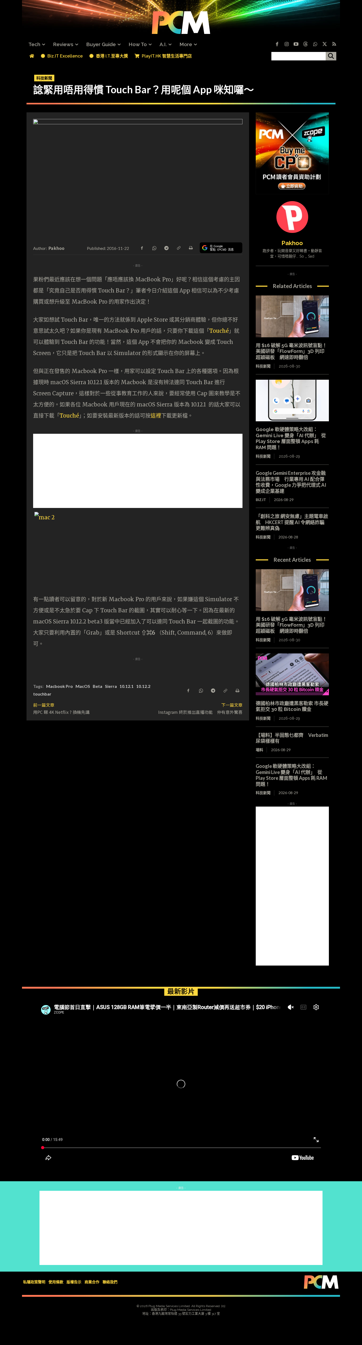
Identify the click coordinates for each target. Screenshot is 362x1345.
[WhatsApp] (154, 247)
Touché (219, 331)
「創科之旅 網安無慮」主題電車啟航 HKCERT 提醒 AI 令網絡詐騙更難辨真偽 (292, 522)
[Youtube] (296, 44)
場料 (259, 749)
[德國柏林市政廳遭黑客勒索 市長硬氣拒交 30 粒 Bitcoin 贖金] (292, 674)
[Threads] (305, 44)
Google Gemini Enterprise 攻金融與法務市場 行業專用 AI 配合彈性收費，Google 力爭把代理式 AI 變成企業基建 (291, 482)
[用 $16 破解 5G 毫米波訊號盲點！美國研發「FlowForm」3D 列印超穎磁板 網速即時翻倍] (292, 316)
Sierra (111, 686)
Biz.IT (261, 499)
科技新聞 (44, 78)
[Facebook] (277, 44)
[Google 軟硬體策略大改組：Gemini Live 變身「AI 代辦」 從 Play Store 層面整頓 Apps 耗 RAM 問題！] (292, 401)
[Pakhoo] (292, 217)
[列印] (190, 247)
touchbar (42, 693)
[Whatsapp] (315, 44)
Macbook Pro (59, 686)
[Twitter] (324, 44)
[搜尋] (331, 56)
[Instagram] (286, 44)
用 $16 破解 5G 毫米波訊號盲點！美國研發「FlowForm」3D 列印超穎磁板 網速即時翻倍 (291, 351)
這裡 (156, 415)
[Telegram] (166, 247)
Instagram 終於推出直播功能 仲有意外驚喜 (200, 712)
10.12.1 (127, 686)
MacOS (83, 686)
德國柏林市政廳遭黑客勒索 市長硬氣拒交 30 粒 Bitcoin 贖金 (292, 706)
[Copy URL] (178, 247)
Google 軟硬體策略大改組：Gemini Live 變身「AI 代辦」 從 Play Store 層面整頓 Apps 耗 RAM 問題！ (291, 438)
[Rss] (334, 44)
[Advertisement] (137, 471)
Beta (97, 686)
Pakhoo (56, 248)
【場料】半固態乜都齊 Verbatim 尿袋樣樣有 (292, 738)
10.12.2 (143, 686)
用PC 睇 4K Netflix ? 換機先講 (61, 712)
